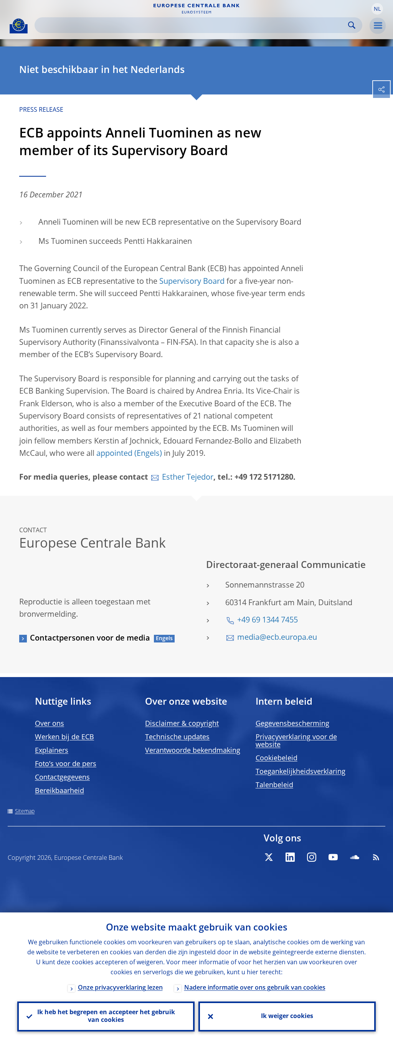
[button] (377, 9)
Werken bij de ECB (64, 737)
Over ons (49, 723)
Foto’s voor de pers (65, 764)
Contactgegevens (62, 777)
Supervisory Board (192, 282)
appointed (114, 454)
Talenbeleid (274, 785)
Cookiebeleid (276, 758)
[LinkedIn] (290, 857)
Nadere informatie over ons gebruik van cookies (254, 988)
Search (351, 25)
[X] (268, 857)
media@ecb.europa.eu (277, 638)
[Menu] (378, 26)
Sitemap (25, 811)
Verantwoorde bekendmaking (192, 750)
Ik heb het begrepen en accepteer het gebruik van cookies (106, 1016)
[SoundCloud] (354, 857)
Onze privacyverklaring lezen (120, 988)
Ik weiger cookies (287, 1016)
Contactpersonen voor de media (90, 638)
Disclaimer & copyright (182, 723)
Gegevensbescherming (292, 723)
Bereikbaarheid (59, 791)
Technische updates (177, 737)
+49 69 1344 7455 (267, 620)
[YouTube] (333, 857)
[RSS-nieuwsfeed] (376, 857)
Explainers (51, 750)
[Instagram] (311, 857)
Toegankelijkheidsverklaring (300, 771)
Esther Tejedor (187, 478)
